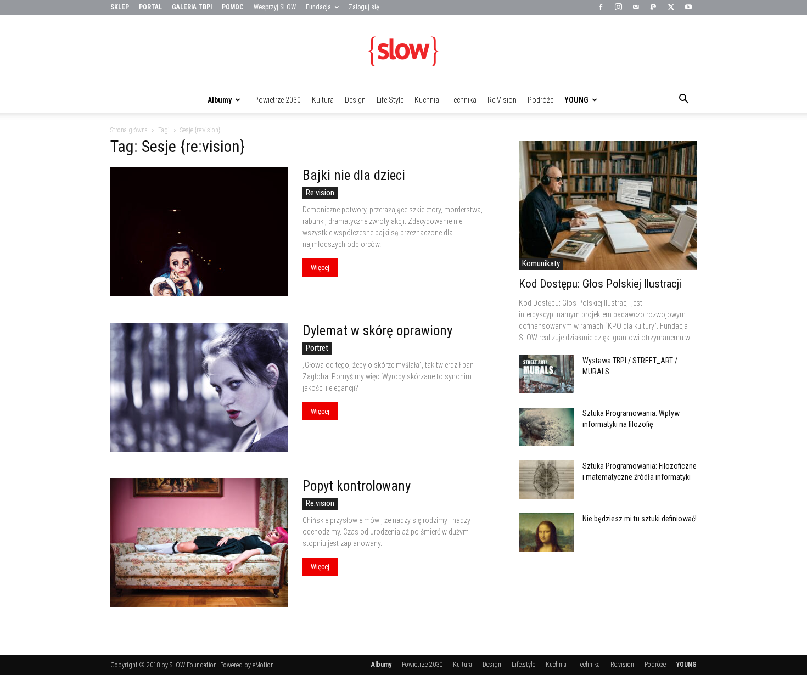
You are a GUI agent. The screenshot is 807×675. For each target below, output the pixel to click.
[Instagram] (618, 7)
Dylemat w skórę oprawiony (377, 331)
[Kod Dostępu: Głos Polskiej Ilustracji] (608, 205)
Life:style (390, 99)
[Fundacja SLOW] (403, 51)
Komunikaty (541, 263)
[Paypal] (653, 7)
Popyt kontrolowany (356, 486)
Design (355, 99)
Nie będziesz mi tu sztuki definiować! (639, 518)
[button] (683, 100)
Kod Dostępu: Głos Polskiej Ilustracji (600, 283)
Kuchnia (426, 99)
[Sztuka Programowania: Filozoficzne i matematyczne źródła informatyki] (546, 479)
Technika (463, 99)
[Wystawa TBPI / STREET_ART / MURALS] (546, 374)
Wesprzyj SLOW (275, 7)
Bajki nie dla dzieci (353, 175)
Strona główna (129, 130)
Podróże (540, 99)
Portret (317, 348)
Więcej (320, 267)
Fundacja (318, 7)
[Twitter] (671, 7)
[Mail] (635, 7)
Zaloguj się (364, 7)
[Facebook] (600, 7)
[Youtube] (688, 7)
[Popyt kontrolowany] (199, 542)
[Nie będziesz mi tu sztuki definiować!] (546, 532)
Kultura (323, 99)
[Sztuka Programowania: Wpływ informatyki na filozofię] (546, 427)
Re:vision (502, 99)
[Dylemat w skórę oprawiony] (199, 387)
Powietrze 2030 (277, 99)
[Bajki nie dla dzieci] (199, 231)
